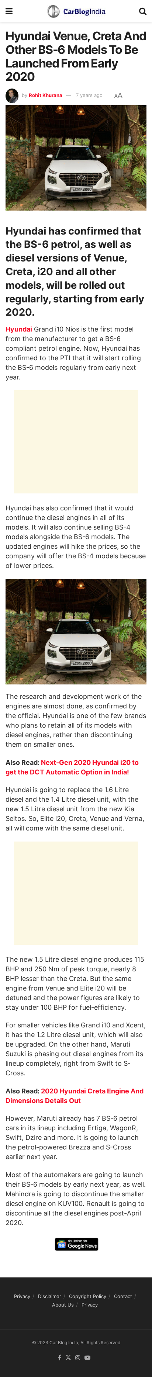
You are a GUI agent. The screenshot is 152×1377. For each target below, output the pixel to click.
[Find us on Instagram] (77, 1358)
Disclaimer (49, 1296)
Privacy (22, 1296)
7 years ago (89, 95)
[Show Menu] (9, 11)
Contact (123, 1296)
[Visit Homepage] (76, 11)
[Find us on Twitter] (68, 1358)
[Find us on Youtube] (87, 1358)
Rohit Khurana (45, 95)
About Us (63, 1305)
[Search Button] (142, 11)
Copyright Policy (87, 1296)
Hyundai (19, 329)
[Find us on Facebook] (59, 1358)
